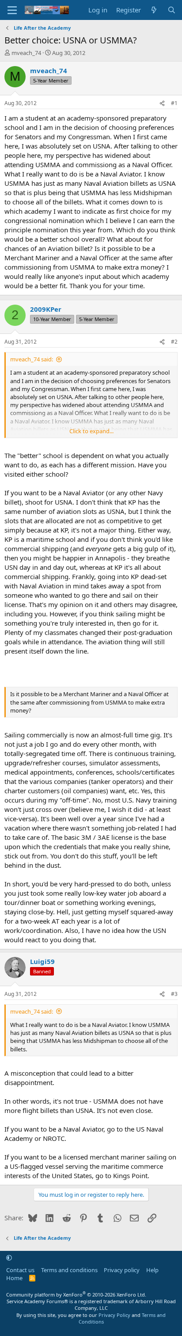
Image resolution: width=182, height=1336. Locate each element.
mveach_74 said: (31, 359)
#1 (174, 103)
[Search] (171, 10)
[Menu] (12, 10)
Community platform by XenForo (76, 1294)
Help (152, 1270)
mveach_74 (26, 53)
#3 (174, 994)
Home (14, 1278)
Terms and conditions (69, 1270)
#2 (174, 341)
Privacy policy (122, 1270)
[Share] (162, 103)
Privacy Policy (114, 1315)
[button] (9, 1257)
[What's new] (154, 10)
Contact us (20, 1270)
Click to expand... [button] (91, 431)
